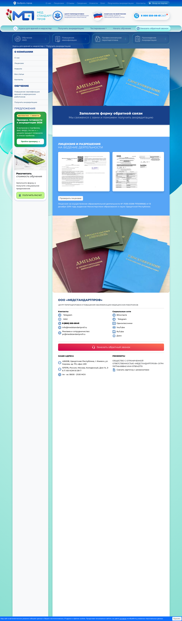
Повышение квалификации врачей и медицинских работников (27, 94)
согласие (123, 619)
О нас (48, 3)
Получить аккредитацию (71, 28)
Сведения (82, 3)
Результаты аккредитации (121, 3)
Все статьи (19, 74)
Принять (177, 619)
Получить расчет (32, 195)
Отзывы (70, 3)
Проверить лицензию (70, 198)
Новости (93, 3)
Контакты (140, 3)
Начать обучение (122, 28)
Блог (102, 3)
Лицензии (59, 3)
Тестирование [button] (97, 28)
